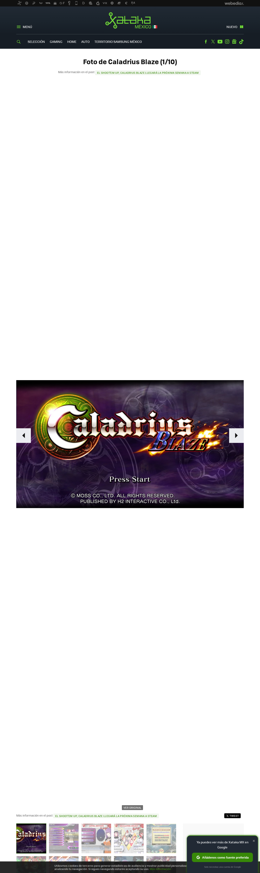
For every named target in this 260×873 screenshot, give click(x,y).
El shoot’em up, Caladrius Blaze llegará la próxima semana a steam (148, 73)
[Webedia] (234, 3)
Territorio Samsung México (118, 41)
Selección (36, 41)
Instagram (227, 41)
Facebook (205, 41)
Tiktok (241, 41)
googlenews (234, 41)
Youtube (220, 41)
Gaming (56, 41)
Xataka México (130, 21)
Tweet (234, 816)
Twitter (212, 41)
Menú (27, 26)
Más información (160, 869)
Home (71, 41)
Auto (85, 41)
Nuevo (231, 26)
